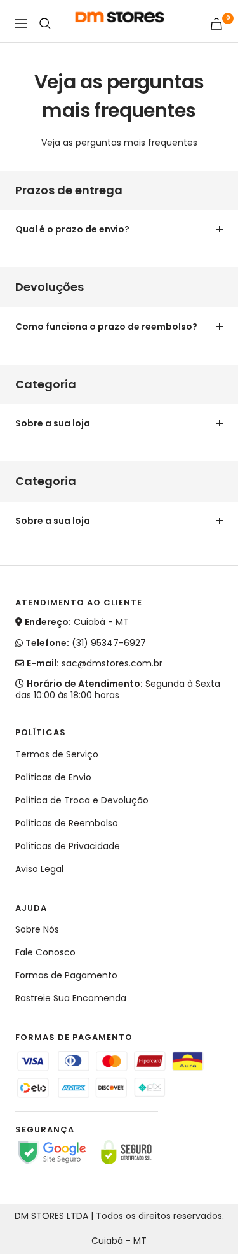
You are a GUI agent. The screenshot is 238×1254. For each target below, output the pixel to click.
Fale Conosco (45, 952)
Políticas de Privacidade (67, 846)
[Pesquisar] (45, 23)
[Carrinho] (216, 24)
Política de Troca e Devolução (82, 800)
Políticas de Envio (53, 777)
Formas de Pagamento (66, 975)
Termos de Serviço (56, 754)
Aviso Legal (39, 869)
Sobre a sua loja (52, 423)
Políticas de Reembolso (66, 823)
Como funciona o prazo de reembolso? (106, 326)
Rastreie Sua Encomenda (70, 998)
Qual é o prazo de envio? (72, 229)
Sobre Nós (37, 929)
